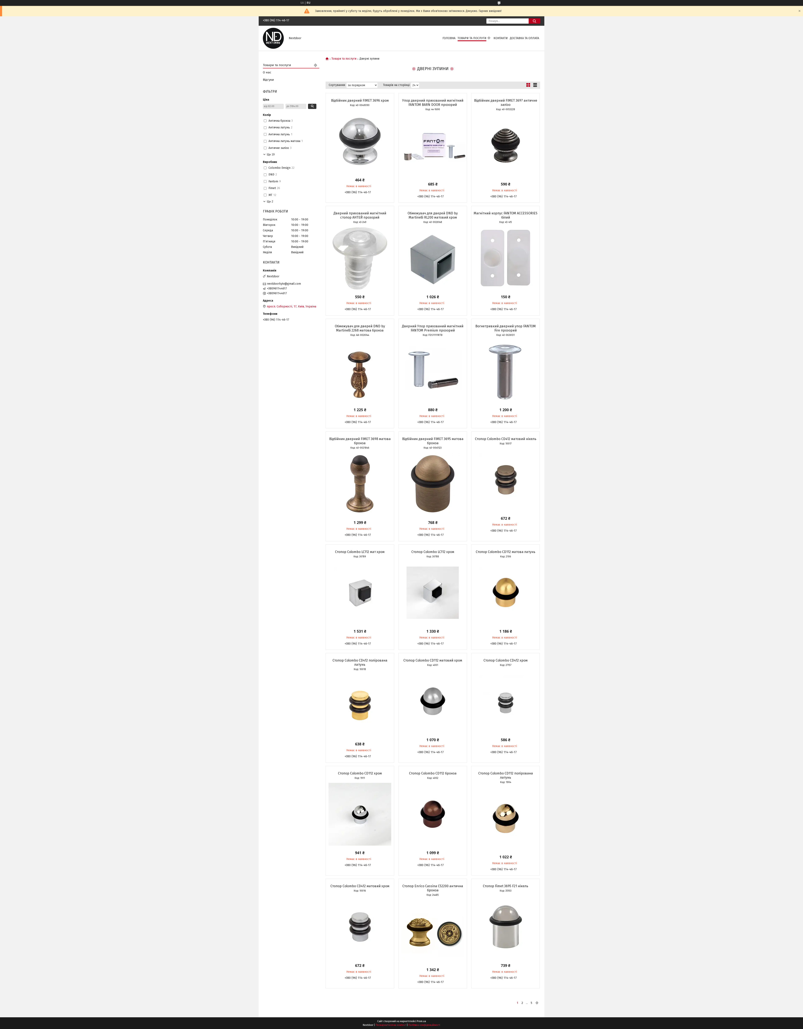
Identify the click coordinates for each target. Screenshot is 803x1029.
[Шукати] (534, 21)
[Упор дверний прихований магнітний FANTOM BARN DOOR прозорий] (433, 145)
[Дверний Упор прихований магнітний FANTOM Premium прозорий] (433, 371)
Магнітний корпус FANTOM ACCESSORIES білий (505, 215)
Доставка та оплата (524, 38)
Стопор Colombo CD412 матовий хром (359, 886)
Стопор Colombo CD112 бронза (432, 773)
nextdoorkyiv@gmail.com (284, 283)
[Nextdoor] (273, 38)
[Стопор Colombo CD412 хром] (506, 701)
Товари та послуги (472, 38)
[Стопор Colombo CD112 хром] (360, 814)
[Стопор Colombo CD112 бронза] (433, 814)
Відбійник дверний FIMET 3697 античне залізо (505, 103)
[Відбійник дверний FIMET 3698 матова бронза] (360, 484)
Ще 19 (271, 154)
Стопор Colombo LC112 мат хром (360, 552)
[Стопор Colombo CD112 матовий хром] (433, 701)
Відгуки (268, 80)
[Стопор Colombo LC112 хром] (433, 592)
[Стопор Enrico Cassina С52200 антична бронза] (433, 931)
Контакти (501, 38)
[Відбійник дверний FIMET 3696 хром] (360, 141)
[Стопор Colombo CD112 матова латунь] (506, 592)
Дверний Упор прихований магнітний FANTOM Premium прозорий (432, 328)
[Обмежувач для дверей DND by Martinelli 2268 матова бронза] (360, 371)
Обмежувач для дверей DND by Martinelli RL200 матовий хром (433, 215)
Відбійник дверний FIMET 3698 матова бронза (360, 441)
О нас (267, 72)
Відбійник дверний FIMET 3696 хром (360, 100)
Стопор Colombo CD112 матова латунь (505, 552)
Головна (448, 38)
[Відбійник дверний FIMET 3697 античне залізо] (506, 145)
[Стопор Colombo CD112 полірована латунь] (506, 818)
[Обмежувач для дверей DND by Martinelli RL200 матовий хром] (433, 258)
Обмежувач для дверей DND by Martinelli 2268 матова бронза (360, 328)
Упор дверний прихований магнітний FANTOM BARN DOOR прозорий (432, 103)
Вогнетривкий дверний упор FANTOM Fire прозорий (505, 328)
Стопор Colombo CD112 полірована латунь (505, 775)
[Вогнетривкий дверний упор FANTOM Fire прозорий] (506, 371)
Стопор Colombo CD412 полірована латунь (359, 662)
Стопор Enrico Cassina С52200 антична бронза (432, 888)
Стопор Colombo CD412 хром (505, 660)
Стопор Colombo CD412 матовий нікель (505, 439)
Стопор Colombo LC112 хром (432, 552)
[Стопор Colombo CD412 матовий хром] (360, 927)
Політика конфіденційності (424, 1025)
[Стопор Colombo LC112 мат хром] (360, 592)
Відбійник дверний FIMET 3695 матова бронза (432, 441)
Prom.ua (421, 1021)
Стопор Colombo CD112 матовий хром (432, 660)
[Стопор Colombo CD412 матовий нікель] (506, 479)
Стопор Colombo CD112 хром (360, 773)
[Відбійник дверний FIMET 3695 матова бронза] (433, 484)
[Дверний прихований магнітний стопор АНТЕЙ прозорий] (360, 258)
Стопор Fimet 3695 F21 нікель (505, 886)
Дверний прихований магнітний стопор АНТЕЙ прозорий (360, 215)
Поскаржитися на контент (391, 1025)
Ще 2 (270, 201)
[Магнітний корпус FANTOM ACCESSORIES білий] (506, 258)
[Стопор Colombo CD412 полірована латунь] (360, 705)
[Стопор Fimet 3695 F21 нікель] (506, 927)
